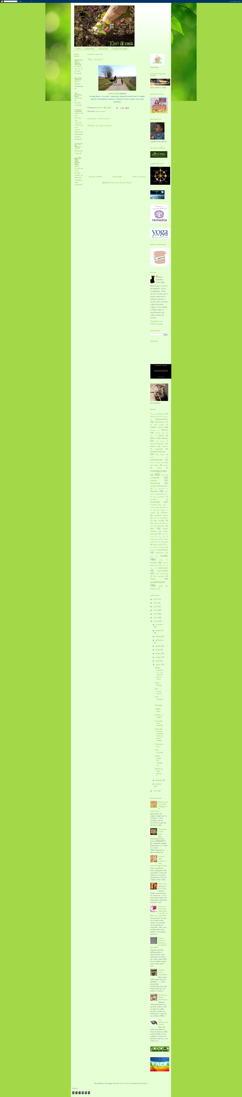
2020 (156, 599)
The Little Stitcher (78, 79)
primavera (163, 549)
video (152, 578)
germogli (153, 499)
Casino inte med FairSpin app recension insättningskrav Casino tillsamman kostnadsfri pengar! (79, 125)
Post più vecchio (139, 176)
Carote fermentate (79, 149)
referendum (160, 553)
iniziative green (161, 515)
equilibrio (164, 486)
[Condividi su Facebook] (127, 108)
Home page (117, 176)
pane (166, 542)
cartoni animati (155, 463)
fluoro (166, 494)
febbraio (159, 780)
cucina (153, 480)
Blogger (144, 1083)
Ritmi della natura (159, 438)
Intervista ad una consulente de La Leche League (159, 735)
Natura (164, 430)
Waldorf (165, 446)
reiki (151, 556)
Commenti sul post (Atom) (121, 182)
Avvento (153, 417)
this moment (100, 111)
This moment (159, 751)
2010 (155, 791)
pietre (156, 547)
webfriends (157, 582)
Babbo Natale (163, 417)
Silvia (160, 277)
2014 (155, 610)
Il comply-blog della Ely (159, 723)
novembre (160, 630)
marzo (158, 664)
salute (161, 560)
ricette (164, 556)
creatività (154, 477)
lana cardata (159, 520)
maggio (159, 657)
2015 (155, 606)
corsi (163, 475)
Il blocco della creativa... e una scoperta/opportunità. (158, 861)
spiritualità (163, 570)
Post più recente (95, 176)
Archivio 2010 (89, 49)
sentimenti (163, 568)
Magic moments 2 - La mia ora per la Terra (159, 673)
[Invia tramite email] (121, 108)
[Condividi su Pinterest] (128, 108)
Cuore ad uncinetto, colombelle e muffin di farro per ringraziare (158, 911)
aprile (158, 661)
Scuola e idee (103, 49)
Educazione (159, 422)
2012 (155, 618)
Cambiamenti (161, 419)
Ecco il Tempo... (158, 684)
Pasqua (161, 435)
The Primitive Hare (78, 94)
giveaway (154, 502)
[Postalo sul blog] (123, 108)
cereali (165, 465)
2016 (155, 603)
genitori (162, 497)
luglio (158, 650)
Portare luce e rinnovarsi (162, 972)
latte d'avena (154, 523)
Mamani (153, 430)
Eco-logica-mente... (158, 691)
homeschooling (155, 505)
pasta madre (157, 545)
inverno (165, 518)
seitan (164, 565)
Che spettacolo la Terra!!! (163, 1022)
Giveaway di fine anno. (162, 831)
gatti (154, 497)
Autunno (161, 414)
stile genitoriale (162, 574)
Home (78, 49)
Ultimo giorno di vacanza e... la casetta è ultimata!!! (158, 942)
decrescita (155, 483)
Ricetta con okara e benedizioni (162, 997)
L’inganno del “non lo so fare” (79, 68)
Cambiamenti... (159, 745)
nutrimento (154, 539)
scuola (153, 562)
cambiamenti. (156, 459)
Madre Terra (156, 427)
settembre (160, 640)
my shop (162, 537)
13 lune (152, 414)
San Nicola (160, 441)
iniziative (164, 513)
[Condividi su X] (125, 108)
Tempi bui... (162, 884)
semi (151, 568)
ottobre (159, 636)
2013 (155, 614)
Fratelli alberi (158, 710)
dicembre (159, 624)
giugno (159, 653)
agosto (158, 646)
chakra (159, 468)
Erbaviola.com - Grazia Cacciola (79, 62)
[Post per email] (116, 108)
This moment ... (159, 699)
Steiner (152, 444)
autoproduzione (157, 451)
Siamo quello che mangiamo (158, 760)
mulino (152, 537)
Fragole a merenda (78, 111)
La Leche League (157, 425)
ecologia (153, 486)
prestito (152, 550)
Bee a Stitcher (78, 82)
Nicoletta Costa (160, 433)
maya (164, 534)
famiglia (154, 491)
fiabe (159, 494)
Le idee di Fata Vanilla (119, 49)
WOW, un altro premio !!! (159, 772)
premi (163, 547)
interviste (156, 518)
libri (152, 528)
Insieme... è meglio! (159, 716)
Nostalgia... (159, 705)
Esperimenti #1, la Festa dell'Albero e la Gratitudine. (159, 806)
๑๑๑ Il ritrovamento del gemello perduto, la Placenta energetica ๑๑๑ (79, 174)
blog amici (160, 455)
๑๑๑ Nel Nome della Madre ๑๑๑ (78, 161)
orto (159, 542)
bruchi (152, 457)
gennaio (159, 784)
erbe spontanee (159, 489)
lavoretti (161, 526)
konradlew (126, 1083)
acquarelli (159, 449)
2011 (155, 621)
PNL (151, 436)
